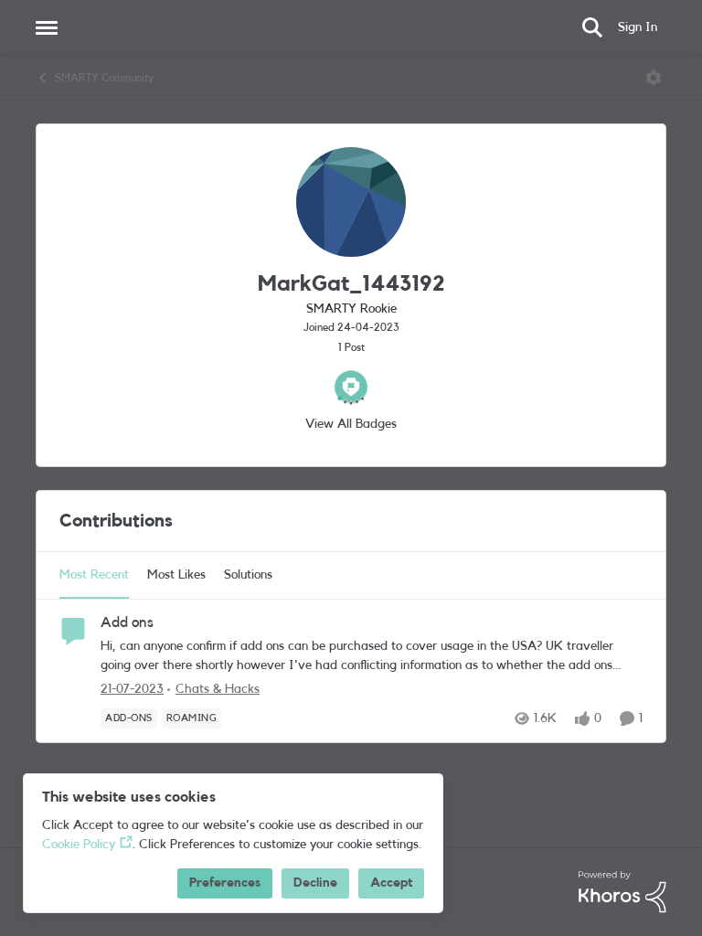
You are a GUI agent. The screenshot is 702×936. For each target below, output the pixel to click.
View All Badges (351, 424)
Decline (315, 883)
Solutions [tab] (248, 575)
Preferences (225, 883)
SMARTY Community (104, 77)
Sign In (637, 27)
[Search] (592, 27)
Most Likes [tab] (176, 575)
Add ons (127, 622)
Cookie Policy (78, 844)
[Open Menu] (653, 77)
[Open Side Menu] (47, 27)
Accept (391, 883)
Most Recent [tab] (94, 575)
